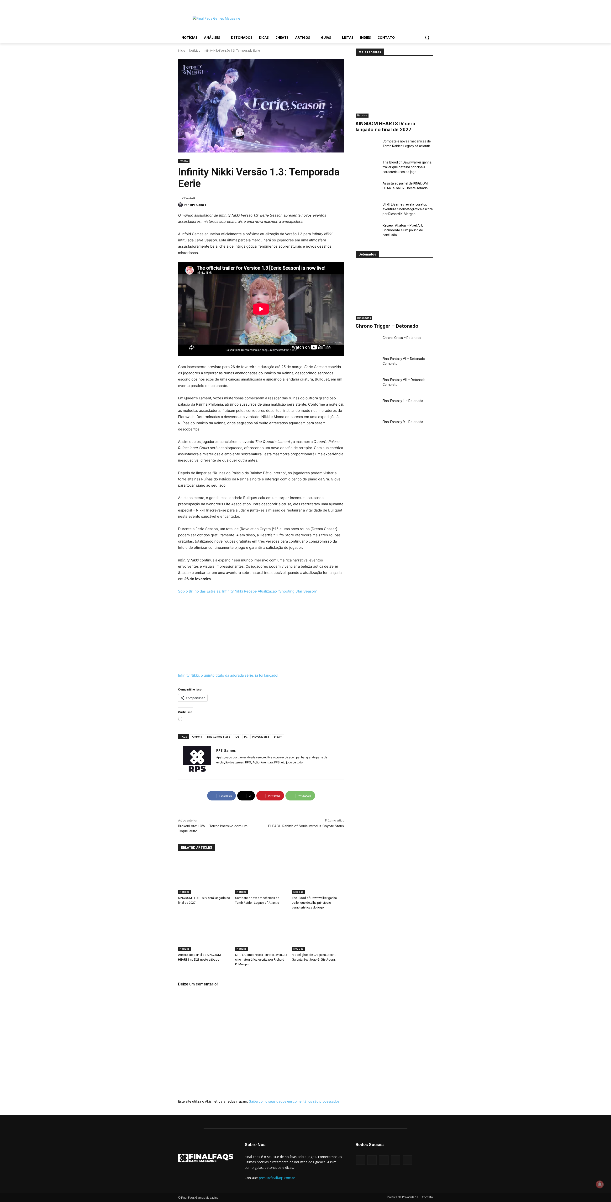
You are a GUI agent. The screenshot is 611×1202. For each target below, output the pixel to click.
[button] (427, 37)
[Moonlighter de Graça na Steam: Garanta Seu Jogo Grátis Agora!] (318, 932)
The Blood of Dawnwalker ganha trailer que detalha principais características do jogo (407, 167)
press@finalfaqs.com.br (277, 1177)
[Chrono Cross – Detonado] (367, 343)
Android (197, 736)
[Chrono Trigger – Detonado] (394, 292)
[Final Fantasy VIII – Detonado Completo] (367, 385)
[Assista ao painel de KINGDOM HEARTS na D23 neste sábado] (367, 189)
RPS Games (198, 205)
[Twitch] (395, 1160)
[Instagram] (218, 770)
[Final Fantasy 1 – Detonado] (367, 406)
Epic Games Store (218, 736)
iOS (237, 736)
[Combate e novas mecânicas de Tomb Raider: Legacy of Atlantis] (367, 147)
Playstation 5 (260, 736)
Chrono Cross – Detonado (402, 338)
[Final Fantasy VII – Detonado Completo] (367, 364)
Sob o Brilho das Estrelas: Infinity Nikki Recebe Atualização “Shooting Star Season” (247, 591)
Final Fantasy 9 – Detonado (403, 422)
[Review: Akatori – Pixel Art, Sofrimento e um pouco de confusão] (367, 231)
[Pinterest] (383, 1160)
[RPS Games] (181, 204)
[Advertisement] (344, 17)
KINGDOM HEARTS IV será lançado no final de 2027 (385, 126)
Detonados (364, 318)
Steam (278, 736)
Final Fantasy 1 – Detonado (403, 401)
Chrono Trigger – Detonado (387, 326)
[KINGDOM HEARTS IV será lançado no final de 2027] (394, 90)
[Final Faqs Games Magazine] (216, 18)
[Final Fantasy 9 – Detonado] (367, 427)
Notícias (194, 51)
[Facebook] (360, 1160)
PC (246, 736)
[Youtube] (226, 770)
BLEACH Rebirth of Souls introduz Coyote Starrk (306, 826)
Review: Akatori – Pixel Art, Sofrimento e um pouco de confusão (403, 230)
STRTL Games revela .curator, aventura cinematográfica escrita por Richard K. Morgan (408, 209)
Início (181, 51)
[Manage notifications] (600, 1184)
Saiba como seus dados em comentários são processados (294, 1101)
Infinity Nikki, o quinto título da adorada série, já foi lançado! (228, 675)
